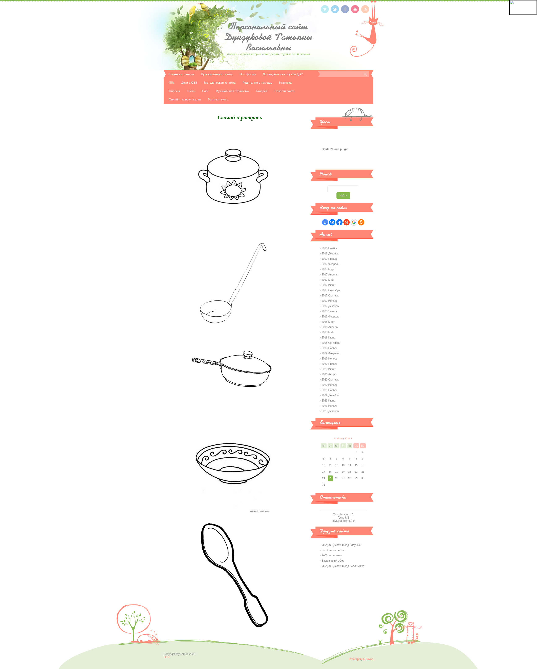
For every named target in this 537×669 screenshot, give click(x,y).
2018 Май (328, 332)
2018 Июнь (328, 337)
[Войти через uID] (325, 222)
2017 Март (328, 269)
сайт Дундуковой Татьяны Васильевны (268, 37)
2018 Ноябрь (330, 348)
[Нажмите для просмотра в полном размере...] (233, 227)
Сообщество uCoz (333, 550)
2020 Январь (330, 363)
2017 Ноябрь (330, 300)
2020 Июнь (328, 369)
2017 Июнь (328, 285)
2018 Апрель (330, 327)
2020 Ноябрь (330, 384)
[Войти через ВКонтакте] (332, 222)
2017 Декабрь (330, 306)
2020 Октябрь (330, 379)
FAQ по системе (332, 555)
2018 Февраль (330, 316)
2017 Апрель (330, 274)
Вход (370, 659)
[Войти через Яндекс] (346, 222)
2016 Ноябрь (330, 248)
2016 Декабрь (330, 253)
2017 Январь (330, 258)
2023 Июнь (328, 400)
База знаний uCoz (333, 560)
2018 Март (328, 321)
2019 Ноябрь (330, 358)
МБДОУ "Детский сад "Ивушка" (342, 545)
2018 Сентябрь (331, 342)
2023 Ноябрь (330, 405)
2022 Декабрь (330, 395)
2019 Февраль (330, 353)
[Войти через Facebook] (339, 222)
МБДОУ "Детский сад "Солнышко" (343, 566)
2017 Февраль (330, 264)
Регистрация (357, 659)
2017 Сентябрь (331, 290)
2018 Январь (330, 311)
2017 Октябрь (330, 295)
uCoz (167, 657)
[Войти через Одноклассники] (361, 222)
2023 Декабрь (330, 411)
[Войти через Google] (354, 222)
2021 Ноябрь (330, 390)
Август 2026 (343, 438)
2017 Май (328, 279)
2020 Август (329, 374)
